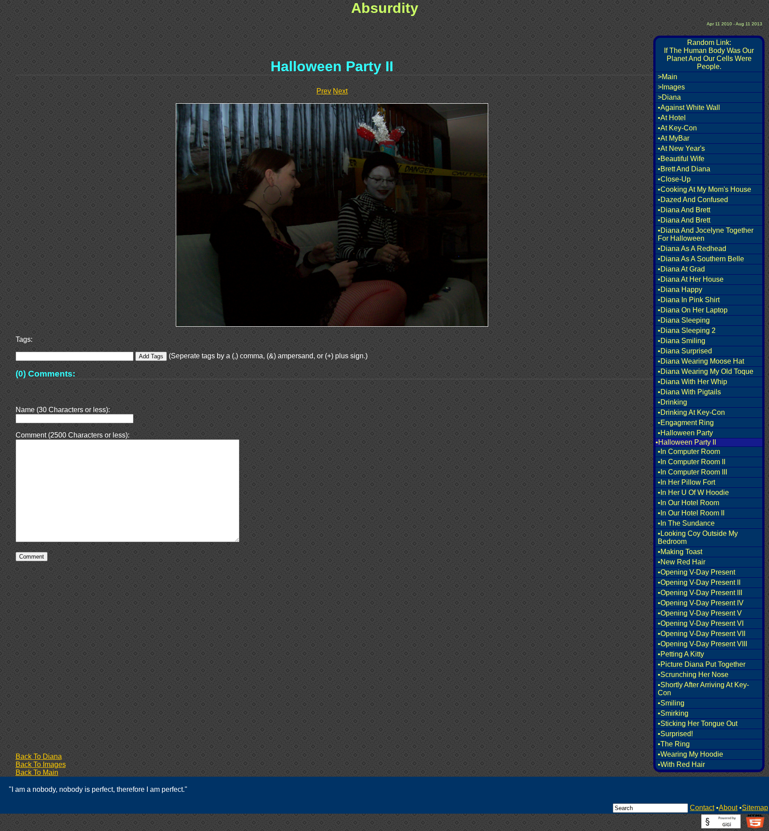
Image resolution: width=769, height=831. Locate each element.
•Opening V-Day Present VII (701, 633)
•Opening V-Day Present (696, 572)
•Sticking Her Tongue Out (697, 723)
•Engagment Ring (686, 422)
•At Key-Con (677, 128)
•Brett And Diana (684, 169)
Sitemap (755, 807)
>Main (667, 77)
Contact (702, 807)
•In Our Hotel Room (688, 503)
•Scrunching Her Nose (693, 674)
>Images (671, 87)
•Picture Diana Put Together (701, 664)
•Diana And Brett (684, 210)
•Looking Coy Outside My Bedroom (698, 537)
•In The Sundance (686, 523)
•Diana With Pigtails (689, 392)
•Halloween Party (685, 433)
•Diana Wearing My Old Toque (705, 371)
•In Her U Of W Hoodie (693, 492)
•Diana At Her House (691, 279)
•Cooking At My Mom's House (704, 189)
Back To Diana (39, 756)
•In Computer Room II (691, 462)
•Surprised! (675, 734)
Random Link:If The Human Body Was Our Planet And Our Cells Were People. (709, 54)
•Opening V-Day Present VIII (702, 644)
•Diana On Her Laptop (693, 310)
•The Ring (674, 744)
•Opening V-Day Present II (699, 582)
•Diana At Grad (681, 269)
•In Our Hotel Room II (691, 513)
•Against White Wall (689, 107)
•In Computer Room (689, 451)
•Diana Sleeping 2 (687, 330)
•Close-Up (674, 179)
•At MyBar (673, 138)
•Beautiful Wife (681, 158)
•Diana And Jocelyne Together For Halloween (705, 234)
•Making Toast (680, 551)
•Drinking (672, 402)
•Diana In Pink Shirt (689, 300)
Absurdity (384, 8)
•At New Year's (681, 148)
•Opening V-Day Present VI (701, 623)
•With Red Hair (681, 764)
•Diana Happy (680, 289)
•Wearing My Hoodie (690, 754)
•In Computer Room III (692, 472)
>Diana (669, 97)
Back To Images (41, 764)
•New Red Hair (681, 562)
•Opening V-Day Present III (700, 592)
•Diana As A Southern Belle (701, 259)
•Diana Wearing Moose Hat (701, 361)
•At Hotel (672, 118)
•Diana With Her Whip (692, 381)
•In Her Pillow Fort (686, 482)
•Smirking (673, 713)
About (728, 807)
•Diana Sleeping (684, 320)
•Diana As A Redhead (692, 248)
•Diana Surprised (685, 351)
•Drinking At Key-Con (691, 412)
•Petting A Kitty (681, 654)
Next (340, 91)
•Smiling (671, 703)
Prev (323, 91)
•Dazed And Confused (693, 199)
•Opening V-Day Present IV (701, 603)
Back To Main (37, 772)
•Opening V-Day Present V (700, 613)
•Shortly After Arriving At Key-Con (703, 689)
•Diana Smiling (681, 341)
